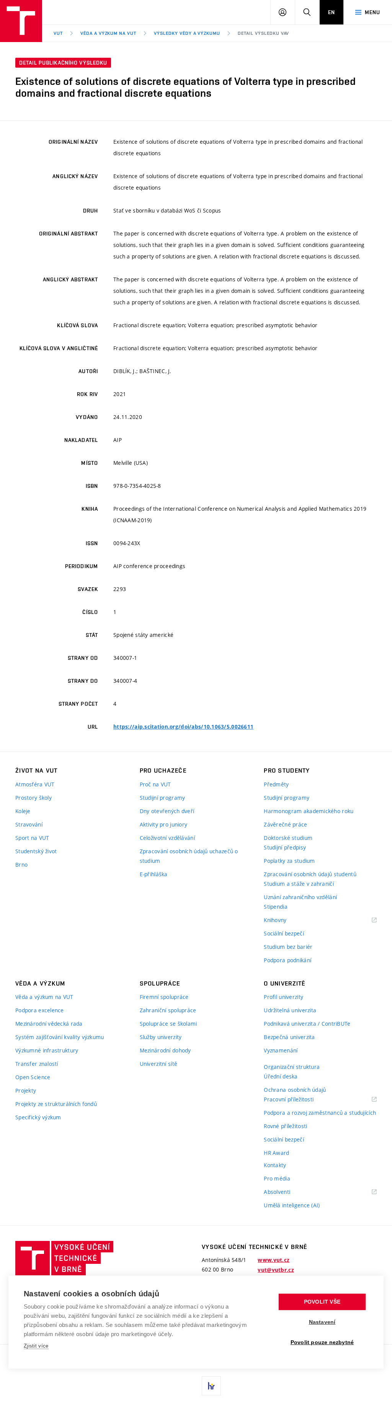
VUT (58, 33)
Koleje (23, 811)
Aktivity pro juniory (164, 824)
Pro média (277, 1178)
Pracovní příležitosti (298, 1099)
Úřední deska (280, 1076)
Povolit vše (322, 1302)
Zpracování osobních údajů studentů (310, 874)
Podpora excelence (39, 1010)
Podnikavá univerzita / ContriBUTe (307, 1023)
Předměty (276, 784)
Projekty (25, 1090)
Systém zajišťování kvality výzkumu (59, 1037)
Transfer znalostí (36, 1063)
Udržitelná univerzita (290, 1010)
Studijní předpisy (285, 847)
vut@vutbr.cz (276, 1270)
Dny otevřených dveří (167, 811)
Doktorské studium (288, 837)
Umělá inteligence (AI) (292, 1205)
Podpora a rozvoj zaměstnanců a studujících (320, 1112)
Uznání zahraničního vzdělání (300, 897)
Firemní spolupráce (164, 996)
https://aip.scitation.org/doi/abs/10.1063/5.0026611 (183, 726)
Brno (21, 864)
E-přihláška (154, 874)
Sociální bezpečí (284, 933)
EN (331, 12)
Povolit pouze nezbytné (322, 1342)
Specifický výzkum (38, 1117)
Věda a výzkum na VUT (108, 33)
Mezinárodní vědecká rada (49, 1023)
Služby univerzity (161, 1037)
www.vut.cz (273, 1260)
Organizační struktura (292, 1066)
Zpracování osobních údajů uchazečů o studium (189, 856)
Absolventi (286, 1192)
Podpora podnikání (287, 960)
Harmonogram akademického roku (308, 811)
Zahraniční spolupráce (168, 1010)
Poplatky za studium (289, 860)
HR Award (276, 1152)
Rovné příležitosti (285, 1126)
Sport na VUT (32, 837)
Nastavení (322, 1322)
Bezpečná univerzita (289, 1037)
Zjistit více (36, 1346)
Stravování (28, 824)
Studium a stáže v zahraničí (299, 883)
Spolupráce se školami (168, 1023)
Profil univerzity (283, 996)
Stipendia (275, 906)
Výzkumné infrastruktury (46, 1050)
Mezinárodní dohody (165, 1050)
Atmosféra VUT (35, 784)
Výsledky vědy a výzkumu (187, 33)
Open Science (32, 1077)
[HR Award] (211, 1385)
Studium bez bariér (288, 946)
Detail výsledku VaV (263, 33)
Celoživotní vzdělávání (167, 837)
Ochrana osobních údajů (295, 1089)
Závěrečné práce (285, 824)
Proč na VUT (155, 784)
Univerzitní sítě (158, 1063)
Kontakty (275, 1165)
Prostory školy (33, 797)
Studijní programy (162, 797)
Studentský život (36, 851)
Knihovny (285, 920)
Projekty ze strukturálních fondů (56, 1103)
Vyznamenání (280, 1050)
